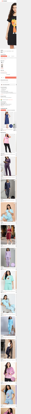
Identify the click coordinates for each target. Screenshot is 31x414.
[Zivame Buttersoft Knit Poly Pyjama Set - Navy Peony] (8, 189)
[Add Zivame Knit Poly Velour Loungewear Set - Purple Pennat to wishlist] (14, 157)
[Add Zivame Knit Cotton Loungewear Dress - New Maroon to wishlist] (14, 226)
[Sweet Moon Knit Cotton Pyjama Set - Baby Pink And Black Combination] (8, 143)
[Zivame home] (4, 1)
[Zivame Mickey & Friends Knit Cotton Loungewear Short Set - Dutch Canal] (8, 394)
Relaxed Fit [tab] (13, 56)
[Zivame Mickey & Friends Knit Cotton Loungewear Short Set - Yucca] (8, 280)
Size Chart (8, 74)
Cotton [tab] (9, 56)
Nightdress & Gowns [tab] (3, 56)
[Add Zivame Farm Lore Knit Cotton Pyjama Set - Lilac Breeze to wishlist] (14, 248)
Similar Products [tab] (3, 110)
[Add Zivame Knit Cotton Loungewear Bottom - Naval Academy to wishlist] (14, 340)
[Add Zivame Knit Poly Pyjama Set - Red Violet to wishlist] (14, 408)
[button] (0, 1)
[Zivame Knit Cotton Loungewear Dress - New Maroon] (8, 234)
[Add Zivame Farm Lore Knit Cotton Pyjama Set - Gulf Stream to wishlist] (14, 294)
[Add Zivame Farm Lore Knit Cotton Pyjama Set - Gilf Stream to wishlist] (14, 203)
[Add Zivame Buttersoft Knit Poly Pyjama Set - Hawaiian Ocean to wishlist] (14, 317)
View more (2, 94)
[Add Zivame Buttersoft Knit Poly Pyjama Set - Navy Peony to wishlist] (14, 180)
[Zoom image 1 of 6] (15, 25)
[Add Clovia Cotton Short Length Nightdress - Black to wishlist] (4, 78)
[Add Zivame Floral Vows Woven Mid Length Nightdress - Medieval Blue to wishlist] (12, 112)
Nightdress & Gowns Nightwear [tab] (11, 110)
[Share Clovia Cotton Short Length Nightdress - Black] (2, 78)
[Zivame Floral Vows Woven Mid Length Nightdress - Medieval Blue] (7, 120)
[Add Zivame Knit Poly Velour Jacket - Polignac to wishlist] (14, 363)
